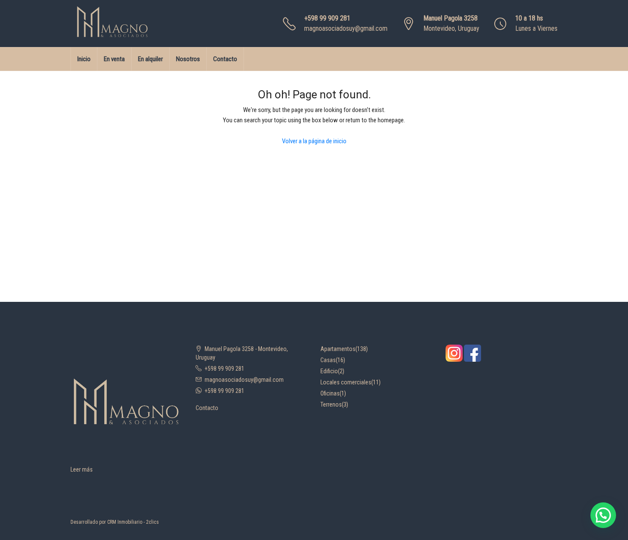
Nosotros (188, 59)
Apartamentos (337, 348)
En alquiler (150, 59)
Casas (328, 360)
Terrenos (331, 404)
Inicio (84, 59)
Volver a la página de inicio (314, 141)
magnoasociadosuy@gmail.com (345, 28)
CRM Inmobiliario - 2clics (133, 522)
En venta (114, 59)
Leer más (81, 469)
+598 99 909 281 (327, 18)
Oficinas (330, 393)
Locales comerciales (345, 382)
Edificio (329, 371)
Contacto (225, 59)
